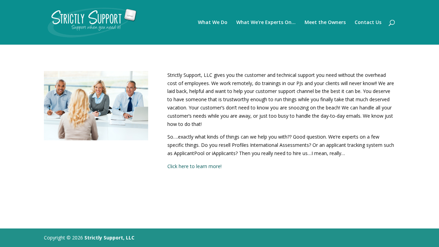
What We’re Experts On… (266, 22)
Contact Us (368, 22)
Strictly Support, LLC (109, 237)
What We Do (212, 22)
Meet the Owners (325, 22)
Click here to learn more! (194, 166)
